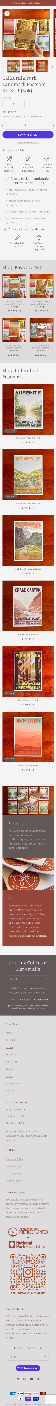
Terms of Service (15, 1180)
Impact (10, 1069)
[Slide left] (3, 67)
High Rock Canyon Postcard (28, 569)
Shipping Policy (14, 1159)
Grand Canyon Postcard (28, 634)
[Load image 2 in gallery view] (28, 66)
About (9, 1076)
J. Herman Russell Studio (22, 1404)
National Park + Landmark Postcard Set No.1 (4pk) (14, 304)
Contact (10, 1090)
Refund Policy (13, 1166)
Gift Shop (11, 1040)
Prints (9, 1047)
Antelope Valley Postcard (28, 503)
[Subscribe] (46, 979)
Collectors (11, 1061)
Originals (11, 1054)
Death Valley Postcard (28, 765)
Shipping (19, 116)
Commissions (13, 1083)
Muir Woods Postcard (28, 700)
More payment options (28, 142)
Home (9, 1032)
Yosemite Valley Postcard (28, 438)
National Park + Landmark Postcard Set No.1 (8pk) (41, 348)
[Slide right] (52, 67)
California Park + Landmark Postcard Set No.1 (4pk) (14, 348)
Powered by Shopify (42, 1404)
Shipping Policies (36, 935)
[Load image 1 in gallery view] (14, 66)
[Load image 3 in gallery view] (42, 66)
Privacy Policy (13, 1173)
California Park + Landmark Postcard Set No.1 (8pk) (41, 304)
